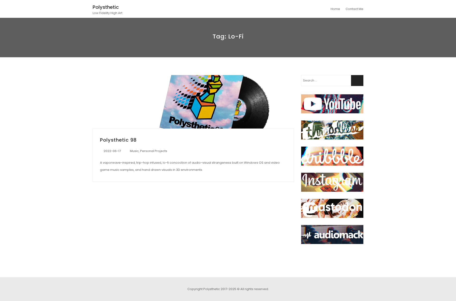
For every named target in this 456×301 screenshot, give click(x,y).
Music (134, 151)
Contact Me (354, 9)
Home (335, 9)
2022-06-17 (112, 151)
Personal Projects (153, 151)
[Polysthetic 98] (193, 102)
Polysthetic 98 (118, 140)
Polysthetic (106, 7)
